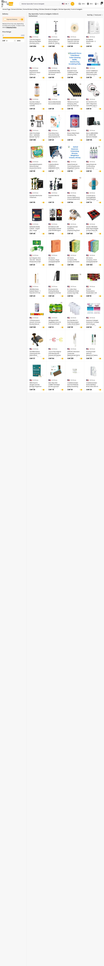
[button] (81, 4)
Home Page (6, 9)
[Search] (72, 4)
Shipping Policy (11, 27)
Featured (98, 15)
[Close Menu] (2, 4)
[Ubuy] (10, 4)
